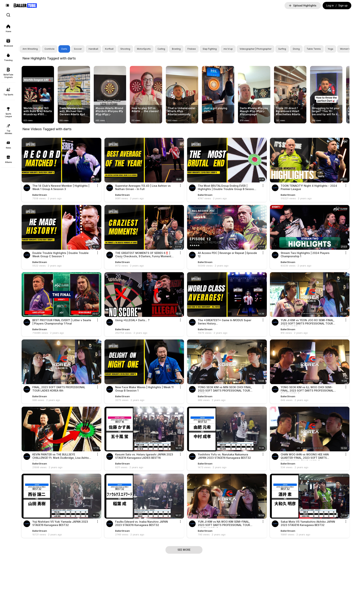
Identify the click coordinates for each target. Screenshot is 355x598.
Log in (330, 5)
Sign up (343, 5)
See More (184, 549)
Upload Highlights (304, 5)
